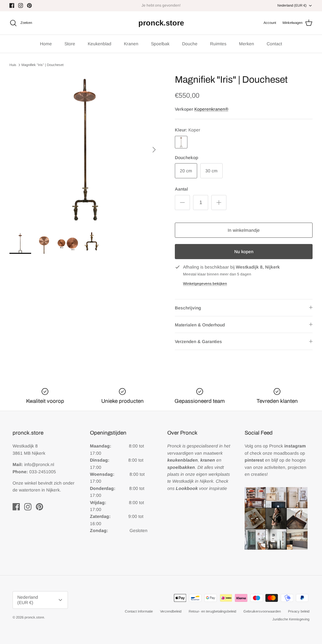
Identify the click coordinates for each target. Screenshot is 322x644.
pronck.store (34, 617)
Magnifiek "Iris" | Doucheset (42, 65)
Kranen (131, 43)
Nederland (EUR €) (292, 5)
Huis (12, 65)
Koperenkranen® (211, 109)
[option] (85, 149)
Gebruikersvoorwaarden (262, 611)
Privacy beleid (298, 611)
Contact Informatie (139, 611)
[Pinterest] (29, 5)
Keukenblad (99, 43)
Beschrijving (188, 307)
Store (69, 43)
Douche (189, 43)
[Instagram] (20, 5)
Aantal (181, 189)
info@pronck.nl (39, 464)
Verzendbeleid (170, 611)
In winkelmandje (244, 230)
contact (175, 8)
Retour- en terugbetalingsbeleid (212, 611)
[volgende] (154, 150)
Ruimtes (218, 43)
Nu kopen (243, 251)
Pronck (287, 445)
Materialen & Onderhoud (200, 324)
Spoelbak (160, 43)
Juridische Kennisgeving (290, 619)
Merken (246, 43)
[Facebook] (11, 5)
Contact (274, 43)
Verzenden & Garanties (198, 341)
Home (46, 43)
